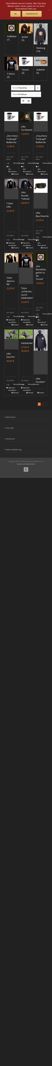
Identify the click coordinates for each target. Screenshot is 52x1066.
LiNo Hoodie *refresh (25, 195)
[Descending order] (37, 88)
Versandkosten (14, 163)
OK (15, 14)
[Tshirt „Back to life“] (11, 263)
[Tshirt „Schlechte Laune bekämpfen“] (26, 268)
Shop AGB (9, 428)
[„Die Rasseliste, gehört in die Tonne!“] (41, 257)
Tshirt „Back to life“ (10, 281)
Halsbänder (27, 343)
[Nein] (48, 9)
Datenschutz (11, 417)
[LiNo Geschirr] (11, 339)
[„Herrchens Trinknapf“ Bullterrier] (11, 122)
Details (14, 174)
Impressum (10, 439)
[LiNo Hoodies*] (41, 351)
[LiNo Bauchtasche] (41, 194)
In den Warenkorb (9, 169)
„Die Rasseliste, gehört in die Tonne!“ (41, 273)
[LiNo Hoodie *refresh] (26, 183)
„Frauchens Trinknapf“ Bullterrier (41, 139)
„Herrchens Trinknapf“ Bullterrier (12, 139)
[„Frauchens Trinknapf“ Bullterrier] (41, 122)
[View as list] (28, 100)
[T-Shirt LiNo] (11, 189)
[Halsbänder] (26, 334)
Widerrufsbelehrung (13, 449)
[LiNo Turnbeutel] (26, 117)
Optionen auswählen (9, 244)
